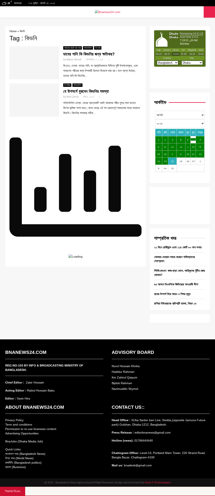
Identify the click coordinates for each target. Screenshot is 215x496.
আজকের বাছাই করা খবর (72, 48)
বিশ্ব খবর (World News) (19, 458)
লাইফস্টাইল (88, 48)
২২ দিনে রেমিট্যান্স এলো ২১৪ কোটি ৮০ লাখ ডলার (178, 247)
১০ (172, 146)
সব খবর (97, 48)
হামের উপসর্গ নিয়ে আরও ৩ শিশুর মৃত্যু (172, 294)
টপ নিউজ (67, 85)
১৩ (193, 146)
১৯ (187, 154)
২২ (158, 161)
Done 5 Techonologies (158, 482)
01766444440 (143, 440)
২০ (193, 154)
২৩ (165, 161)
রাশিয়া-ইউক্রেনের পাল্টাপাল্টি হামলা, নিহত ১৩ (175, 303)
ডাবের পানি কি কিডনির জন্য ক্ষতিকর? (89, 54)
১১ (181, 146)
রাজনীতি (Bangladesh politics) (23, 462)
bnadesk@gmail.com (137, 465)
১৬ (165, 154)
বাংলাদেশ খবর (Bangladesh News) (25, 453)
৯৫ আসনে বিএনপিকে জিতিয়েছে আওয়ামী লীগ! (176, 284)
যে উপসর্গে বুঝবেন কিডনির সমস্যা (86, 91)
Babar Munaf (74, 59)
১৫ (158, 154)
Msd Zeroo (73, 96)
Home (13, 31)
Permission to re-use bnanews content (30, 429)
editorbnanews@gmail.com (153, 432)
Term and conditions (18, 424)
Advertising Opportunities (22, 433)
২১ (200, 154)
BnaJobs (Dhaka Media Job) (24, 441)
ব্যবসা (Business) (15, 467)
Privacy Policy (14, 420)
